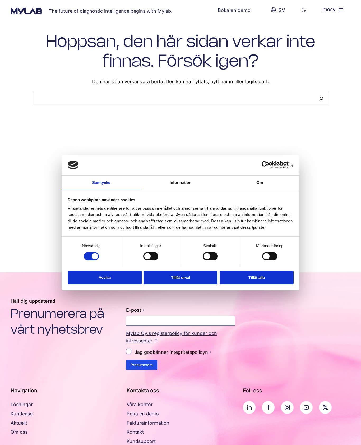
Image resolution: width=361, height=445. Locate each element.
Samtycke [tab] (101, 182)
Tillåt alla (256, 277)
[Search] (321, 98)
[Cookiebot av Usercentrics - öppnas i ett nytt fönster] (270, 165)
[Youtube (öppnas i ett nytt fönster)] (306, 407)
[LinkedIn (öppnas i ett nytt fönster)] (249, 407)
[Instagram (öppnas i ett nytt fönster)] (287, 407)
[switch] (150, 256)
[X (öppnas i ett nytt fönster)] (325, 407)
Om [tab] (259, 182)
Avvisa (105, 277)
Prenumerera (142, 365)
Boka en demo (234, 10)
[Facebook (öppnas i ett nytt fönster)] (268, 407)
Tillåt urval (180, 277)
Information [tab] (180, 182)
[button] (304, 10)
